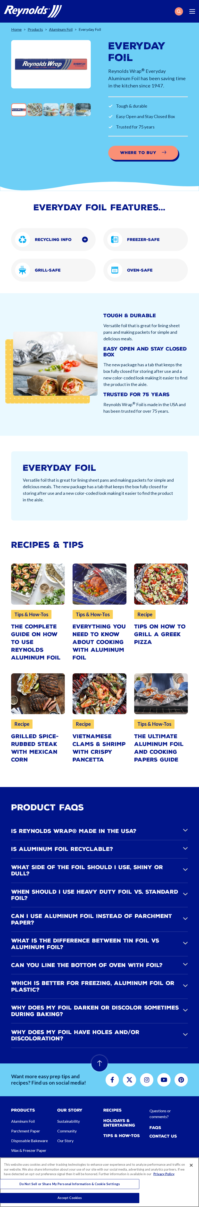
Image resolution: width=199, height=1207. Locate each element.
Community (67, 1131)
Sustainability (68, 1121)
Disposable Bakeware (29, 1140)
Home (16, 29)
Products (35, 29)
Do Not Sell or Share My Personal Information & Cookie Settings (69, 1184)
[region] (99, 1182)
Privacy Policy (163, 1174)
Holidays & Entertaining (119, 1123)
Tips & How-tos (121, 1135)
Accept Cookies (70, 1198)
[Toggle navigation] (192, 11)
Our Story (65, 1140)
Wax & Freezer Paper (28, 1150)
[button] (178, 11)
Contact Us (163, 1136)
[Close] (191, 1165)
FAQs (155, 1127)
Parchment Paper (25, 1131)
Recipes (112, 1110)
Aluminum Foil (61, 29)
